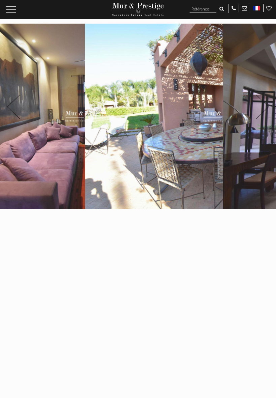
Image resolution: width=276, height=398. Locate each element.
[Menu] (11, 9)
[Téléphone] (234, 7)
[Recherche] (221, 9)
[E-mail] (244, 7)
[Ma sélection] (269, 7)
